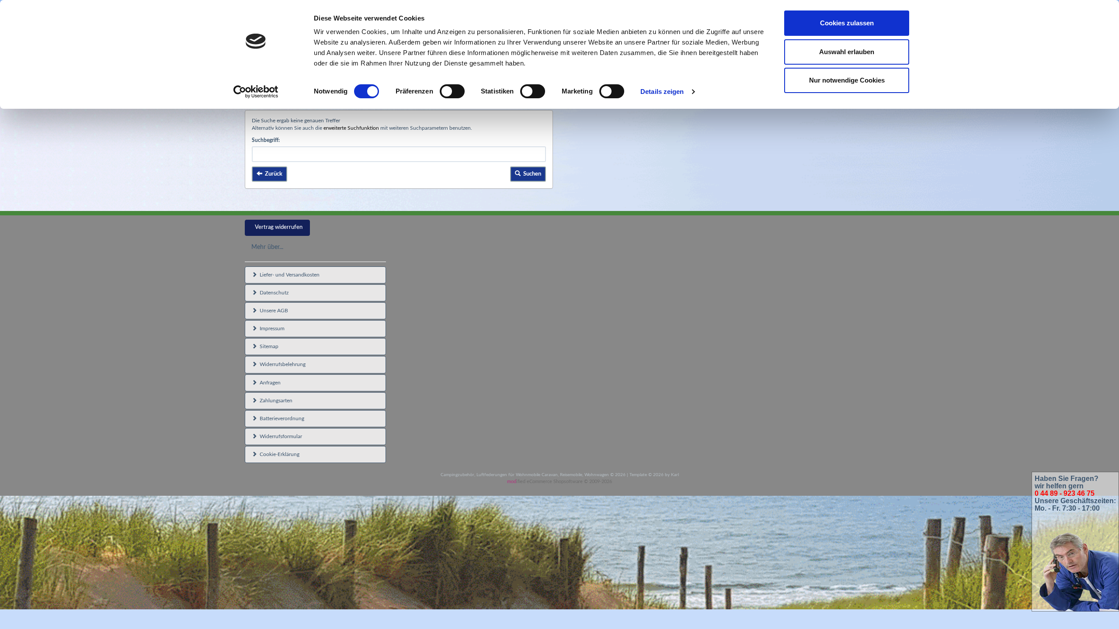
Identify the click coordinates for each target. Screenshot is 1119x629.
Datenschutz (272, 292)
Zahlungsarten (274, 400)
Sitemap (267, 346)
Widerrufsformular (279, 436)
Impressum (271, 328)
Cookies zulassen (847, 23)
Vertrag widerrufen (278, 227)
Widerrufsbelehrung (281, 364)
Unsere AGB (272, 310)
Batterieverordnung (280, 418)
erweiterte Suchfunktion (351, 128)
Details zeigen (662, 91)
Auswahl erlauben (846, 51)
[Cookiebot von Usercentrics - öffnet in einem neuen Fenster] (256, 91)
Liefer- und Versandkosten (288, 274)
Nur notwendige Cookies (847, 80)
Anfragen (269, 382)
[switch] (452, 91)
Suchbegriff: (266, 140)
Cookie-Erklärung (278, 454)
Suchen (531, 174)
